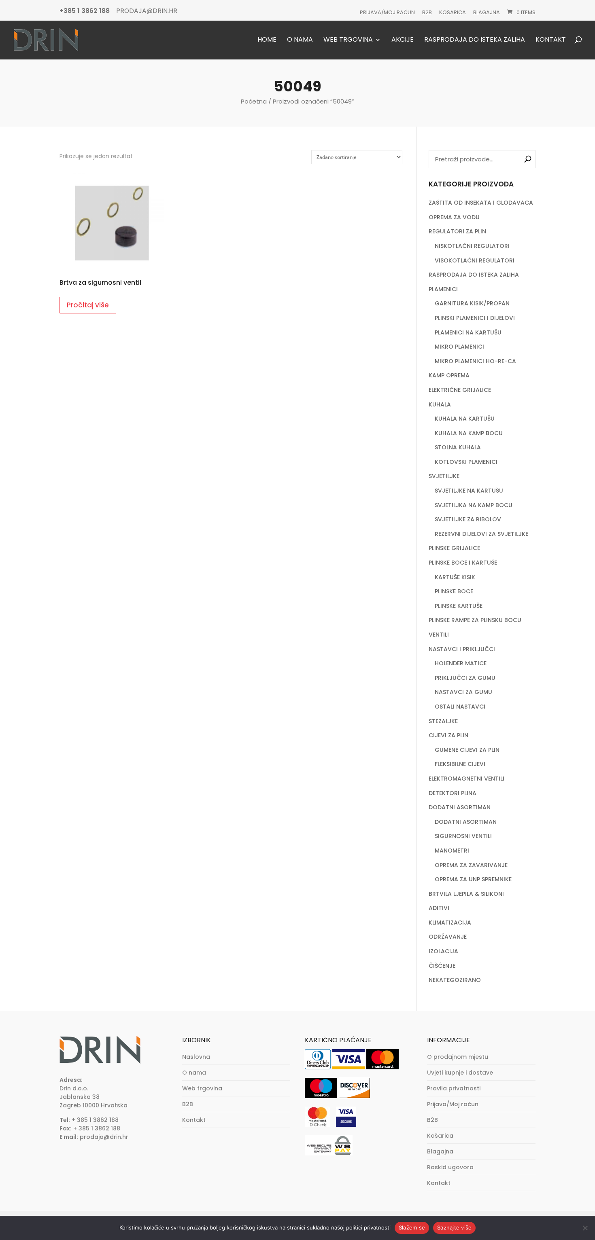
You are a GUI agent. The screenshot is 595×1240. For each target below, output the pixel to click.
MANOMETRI (452, 850)
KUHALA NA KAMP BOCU (469, 433)
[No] (585, 1228)
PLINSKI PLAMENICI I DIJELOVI (475, 318)
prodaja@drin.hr (104, 1137)
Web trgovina (348, 40)
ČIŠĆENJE (442, 966)
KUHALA (440, 404)
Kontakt (551, 40)
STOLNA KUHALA (458, 447)
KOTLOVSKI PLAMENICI (466, 462)
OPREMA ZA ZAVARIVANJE (471, 865)
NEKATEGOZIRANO (455, 980)
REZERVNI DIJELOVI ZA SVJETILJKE (481, 534)
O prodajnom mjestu (457, 1057)
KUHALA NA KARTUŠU (465, 419)
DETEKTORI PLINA (452, 793)
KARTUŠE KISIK (455, 577)
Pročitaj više (88, 305)
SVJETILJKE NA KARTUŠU (469, 491)
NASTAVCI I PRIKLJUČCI (462, 649)
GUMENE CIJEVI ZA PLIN (467, 750)
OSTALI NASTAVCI (460, 707)
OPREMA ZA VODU (454, 217)
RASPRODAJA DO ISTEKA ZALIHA (474, 275)
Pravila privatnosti (453, 1088)
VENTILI (439, 635)
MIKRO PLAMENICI (459, 347)
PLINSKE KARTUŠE (458, 606)
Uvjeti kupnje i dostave (460, 1073)
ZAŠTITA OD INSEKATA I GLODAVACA (481, 203)
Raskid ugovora (450, 1167)
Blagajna (486, 12)
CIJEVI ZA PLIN (448, 735)
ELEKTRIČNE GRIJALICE (460, 390)
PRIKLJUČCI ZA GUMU (465, 678)
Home (266, 40)
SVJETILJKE (444, 476)
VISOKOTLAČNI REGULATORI (474, 260)
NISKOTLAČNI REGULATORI (472, 246)
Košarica (452, 12)
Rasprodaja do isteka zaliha (474, 40)
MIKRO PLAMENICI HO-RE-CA (475, 361)
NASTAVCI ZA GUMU (463, 692)
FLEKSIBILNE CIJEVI (460, 764)
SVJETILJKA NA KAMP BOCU (473, 505)
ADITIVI (439, 908)
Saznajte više (454, 1227)
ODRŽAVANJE (448, 937)
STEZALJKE (443, 721)
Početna (254, 101)
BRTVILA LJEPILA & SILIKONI (466, 894)
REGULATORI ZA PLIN (457, 231)
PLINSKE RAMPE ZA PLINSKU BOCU (475, 620)
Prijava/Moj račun (387, 12)
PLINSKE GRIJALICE (454, 548)
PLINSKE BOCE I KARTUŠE (463, 563)
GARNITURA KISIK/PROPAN (472, 303)
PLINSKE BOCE (454, 591)
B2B (427, 12)
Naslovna (196, 1057)
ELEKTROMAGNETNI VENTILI (466, 778)
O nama (300, 40)
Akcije (402, 40)
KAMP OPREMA (449, 375)
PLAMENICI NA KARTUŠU (468, 332)
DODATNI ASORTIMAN (460, 807)
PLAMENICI (443, 289)
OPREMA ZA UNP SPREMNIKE (473, 879)
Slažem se (412, 1227)
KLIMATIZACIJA (450, 922)
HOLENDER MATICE (461, 663)
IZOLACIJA (443, 951)
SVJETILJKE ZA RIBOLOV (468, 519)
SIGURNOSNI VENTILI (463, 836)
